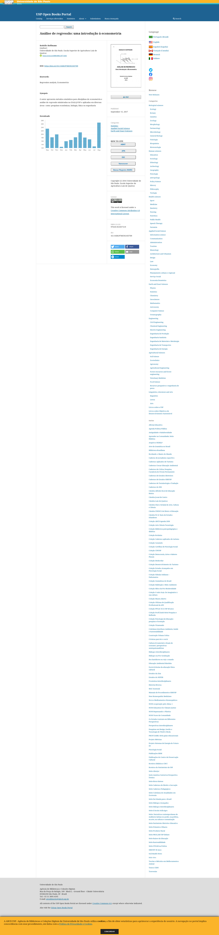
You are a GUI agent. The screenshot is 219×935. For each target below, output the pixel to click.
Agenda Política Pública (158, 429)
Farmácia (153, 227)
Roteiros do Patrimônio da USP (161, 767)
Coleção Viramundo (156, 625)
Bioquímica (154, 143)
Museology (154, 250)
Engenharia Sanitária (158, 337)
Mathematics (155, 303)
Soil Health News (155, 854)
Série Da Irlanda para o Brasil (160, 799)
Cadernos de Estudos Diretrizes (161, 475)
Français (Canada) (161, 50)
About (82, 18)
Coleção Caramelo (156, 543)
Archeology (154, 166)
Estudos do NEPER (156, 677)
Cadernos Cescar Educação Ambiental (163, 465)
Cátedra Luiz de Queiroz (158, 501)
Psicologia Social (155, 749)
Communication (156, 238)
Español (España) (160, 47)
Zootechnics (154, 360)
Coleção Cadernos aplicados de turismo (164, 539)
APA (123, 151)
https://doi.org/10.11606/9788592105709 (61, 66)
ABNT (123, 144)
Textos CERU (154, 867)
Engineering (153, 318)
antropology (155, 178)
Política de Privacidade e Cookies (75, 923)
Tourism (153, 246)
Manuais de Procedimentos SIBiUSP (162, 692)
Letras (152, 399)
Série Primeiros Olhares (158, 827)
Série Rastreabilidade (157, 842)
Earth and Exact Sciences (121, 131)
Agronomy (154, 364)
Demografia (154, 269)
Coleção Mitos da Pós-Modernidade (162, 588)
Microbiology (155, 132)
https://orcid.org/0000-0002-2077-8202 (55, 56)
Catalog (39, 18)
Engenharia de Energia (159, 349)
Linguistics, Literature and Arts (161, 392)
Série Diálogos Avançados (159, 803)
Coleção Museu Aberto (157, 599)
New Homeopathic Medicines (160, 696)
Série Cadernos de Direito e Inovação (163, 785)
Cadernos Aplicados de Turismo (161, 462)
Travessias (153, 871)
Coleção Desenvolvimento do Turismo (163, 564)
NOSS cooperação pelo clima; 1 (161, 704)
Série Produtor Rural (157, 831)
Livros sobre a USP (156, 407)
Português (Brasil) (160, 37)
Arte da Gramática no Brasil (159, 446)
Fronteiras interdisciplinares (160, 681)
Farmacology (155, 128)
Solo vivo (152, 857)
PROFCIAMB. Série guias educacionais (163, 735)
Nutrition (153, 216)
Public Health (155, 219)
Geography (154, 170)
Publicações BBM (155, 753)
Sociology (154, 158)
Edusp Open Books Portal (61, 907)
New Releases (154, 95)
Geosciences (154, 299)
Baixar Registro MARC (122, 170)
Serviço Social (155, 276)
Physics (153, 288)
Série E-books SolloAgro (158, 810)
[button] (118, 247)
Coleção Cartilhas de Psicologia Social (163, 547)
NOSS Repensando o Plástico (160, 711)
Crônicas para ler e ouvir (158, 639)
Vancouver (123, 164)
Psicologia (154, 174)
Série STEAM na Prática (158, 846)
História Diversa (155, 685)
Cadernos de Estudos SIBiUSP (160, 479)
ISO (123, 157)
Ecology (153, 109)
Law (151, 261)
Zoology (153, 120)
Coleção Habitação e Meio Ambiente (163, 585)
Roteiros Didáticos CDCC (158, 763)
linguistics (154, 396)
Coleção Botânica (155, 535)
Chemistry (154, 295)
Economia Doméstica (158, 280)
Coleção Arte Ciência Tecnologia (161, 525)
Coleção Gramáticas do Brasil (160, 581)
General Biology (156, 136)
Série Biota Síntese (156, 781)
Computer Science (157, 311)
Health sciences (155, 197)
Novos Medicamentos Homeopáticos (163, 700)
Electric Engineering (158, 330)
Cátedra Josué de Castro (158, 497)
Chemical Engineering (158, 326)
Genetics (153, 117)
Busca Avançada (111, 18)
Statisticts (71, 18)
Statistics (114, 126)
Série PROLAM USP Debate (159, 834)
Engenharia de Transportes (160, 345)
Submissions (95, 18)
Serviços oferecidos (54, 18)
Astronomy (154, 307)
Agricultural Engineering (159, 368)
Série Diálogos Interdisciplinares (161, 807)
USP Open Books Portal (53, 14)
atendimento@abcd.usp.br (57, 899)
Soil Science (154, 356)
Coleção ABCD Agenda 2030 (159, 521)
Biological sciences (156, 105)
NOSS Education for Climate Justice (162, 708)
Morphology (155, 124)
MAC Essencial (154, 689)
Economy (153, 265)
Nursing (153, 212)
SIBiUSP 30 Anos (155, 850)
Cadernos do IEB (155, 487)
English (156, 42)
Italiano (156, 58)
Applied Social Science (120, 128)
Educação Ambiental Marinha (160, 663)
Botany (153, 113)
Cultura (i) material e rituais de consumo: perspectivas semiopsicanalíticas (161, 645)
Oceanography (155, 314)
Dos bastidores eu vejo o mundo (161, 659)
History (153, 185)
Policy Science (155, 181)
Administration (156, 242)
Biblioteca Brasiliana (157, 450)
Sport (152, 200)
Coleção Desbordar (156, 561)
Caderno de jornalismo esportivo (162, 458)
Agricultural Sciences (157, 353)
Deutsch (156, 54)
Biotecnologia (155, 147)
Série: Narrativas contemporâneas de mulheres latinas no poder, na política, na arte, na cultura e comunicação (163, 817)
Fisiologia (154, 139)
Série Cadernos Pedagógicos (159, 789)
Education (154, 155)
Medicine (153, 204)
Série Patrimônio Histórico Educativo (163, 823)
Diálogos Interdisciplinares (159, 652)
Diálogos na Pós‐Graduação (159, 656)
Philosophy (154, 189)
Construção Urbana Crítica (159, 635)
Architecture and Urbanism (160, 254)
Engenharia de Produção (159, 333)
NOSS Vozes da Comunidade (160, 715)
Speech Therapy (156, 223)
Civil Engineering (156, 322)
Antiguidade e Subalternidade (160, 432)
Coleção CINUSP (155, 550)
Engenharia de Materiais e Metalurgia (164, 341)
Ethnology (154, 162)
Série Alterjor (154, 771)
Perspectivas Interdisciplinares (161, 725)
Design (152, 257)
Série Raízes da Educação (158, 838)
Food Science (155, 382)
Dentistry (153, 208)
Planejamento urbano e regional (162, 273)
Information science (158, 235)
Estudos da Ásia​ (155, 673)
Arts (151, 403)
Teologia (153, 193)
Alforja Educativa (155, 425)
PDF (127, 97)
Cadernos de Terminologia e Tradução (163, 483)
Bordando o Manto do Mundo (160, 454)
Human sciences (155, 151)
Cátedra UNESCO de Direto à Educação (163, 511)
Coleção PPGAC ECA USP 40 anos (161, 609)
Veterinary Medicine (158, 378)
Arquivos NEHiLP (155, 442)
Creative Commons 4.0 (102, 903)
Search (178, 18)
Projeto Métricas (155, 739)
